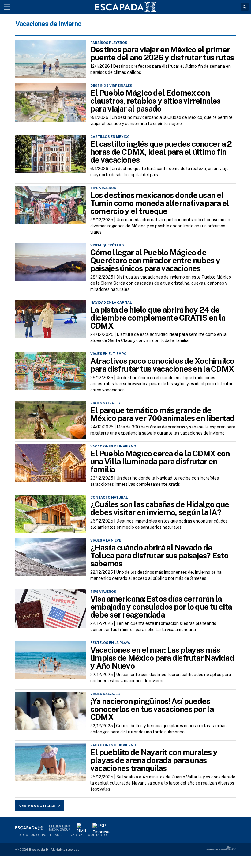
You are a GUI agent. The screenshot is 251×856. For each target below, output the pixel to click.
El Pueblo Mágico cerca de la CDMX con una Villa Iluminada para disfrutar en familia (160, 461)
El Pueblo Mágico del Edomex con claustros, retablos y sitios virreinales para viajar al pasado (155, 100)
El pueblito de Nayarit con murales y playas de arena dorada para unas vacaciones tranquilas (153, 760)
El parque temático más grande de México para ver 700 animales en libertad (162, 414)
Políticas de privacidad (63, 835)
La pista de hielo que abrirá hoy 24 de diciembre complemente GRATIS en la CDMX (157, 317)
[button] (245, 7)
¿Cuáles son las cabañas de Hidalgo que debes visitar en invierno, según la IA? (159, 508)
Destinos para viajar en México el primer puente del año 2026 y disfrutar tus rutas (162, 53)
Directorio (28, 835)
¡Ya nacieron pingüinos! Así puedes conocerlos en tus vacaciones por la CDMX (152, 709)
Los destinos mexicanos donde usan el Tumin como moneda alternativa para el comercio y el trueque (159, 203)
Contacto (97, 835)
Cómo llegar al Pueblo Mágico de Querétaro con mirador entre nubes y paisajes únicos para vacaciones (155, 260)
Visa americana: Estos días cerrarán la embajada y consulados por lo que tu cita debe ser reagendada (161, 606)
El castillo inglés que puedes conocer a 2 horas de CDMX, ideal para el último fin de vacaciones (161, 152)
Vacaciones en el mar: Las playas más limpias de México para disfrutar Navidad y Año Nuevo (162, 658)
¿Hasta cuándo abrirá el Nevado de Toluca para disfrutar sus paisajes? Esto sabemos (159, 555)
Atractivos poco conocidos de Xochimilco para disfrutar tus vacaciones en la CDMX (162, 365)
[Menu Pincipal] (7, 7)
